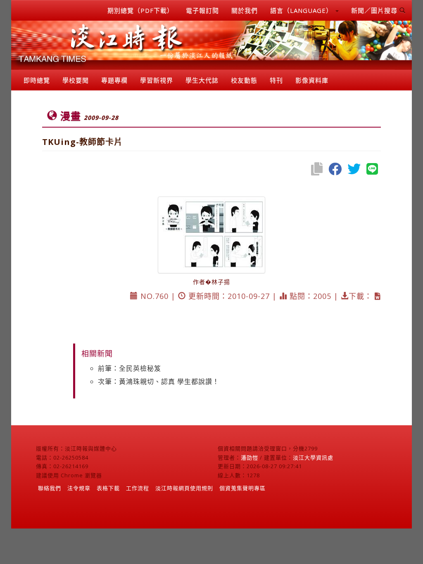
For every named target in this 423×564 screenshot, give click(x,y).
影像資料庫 (311, 80)
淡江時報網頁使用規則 (184, 488)
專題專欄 (114, 80)
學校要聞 (75, 80)
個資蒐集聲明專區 (242, 488)
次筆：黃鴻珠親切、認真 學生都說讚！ (158, 381)
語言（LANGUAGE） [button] (302, 10)
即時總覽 (37, 80)
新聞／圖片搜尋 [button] (375, 10)
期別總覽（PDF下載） (140, 10)
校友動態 (244, 80)
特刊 (276, 80)
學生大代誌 (202, 80)
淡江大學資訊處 (313, 457)
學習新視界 (156, 80)
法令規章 (78, 488)
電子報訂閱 (202, 10)
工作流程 (137, 488)
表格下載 (108, 488)
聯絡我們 (49, 488)
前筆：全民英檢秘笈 (129, 368)
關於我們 (244, 10)
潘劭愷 (249, 457)
